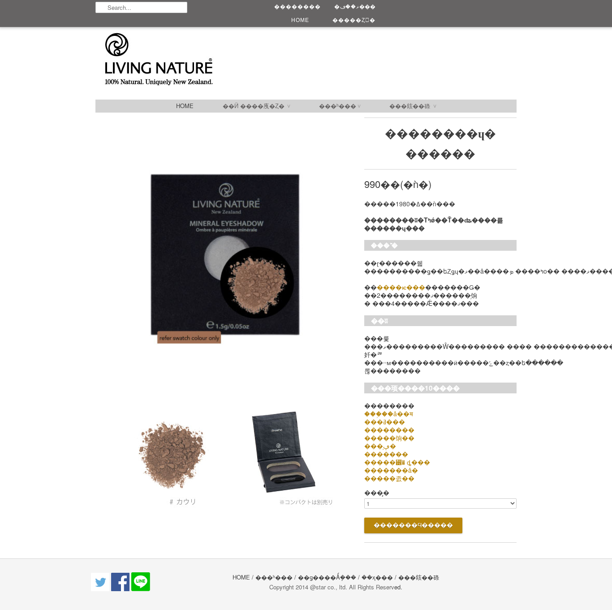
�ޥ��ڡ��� (354, 7)
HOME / (243, 577)
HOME (300, 20)
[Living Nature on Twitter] (101, 588)
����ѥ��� (401, 287)
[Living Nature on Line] (140, 588)
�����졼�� (389, 478)
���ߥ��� (384, 421)
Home (185, 105)
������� (386, 453)
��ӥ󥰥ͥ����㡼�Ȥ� (256, 105)
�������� (297, 7)
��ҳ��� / (379, 577)
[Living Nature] (252, 59)
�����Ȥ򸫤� (353, 20)
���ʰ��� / (276, 577)
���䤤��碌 (412, 105)
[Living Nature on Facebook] (121, 588)
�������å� (391, 470)
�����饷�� (389, 437)
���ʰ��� (339, 105)
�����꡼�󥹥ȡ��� (397, 462)
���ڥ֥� (380, 445)
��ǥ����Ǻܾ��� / (330, 577)
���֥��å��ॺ (388, 413)
